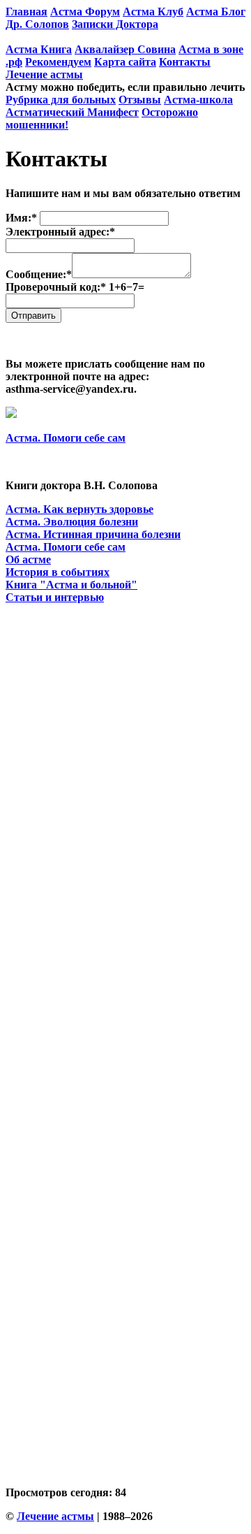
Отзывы (140, 100)
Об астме (28, 559)
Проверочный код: (75, 287)
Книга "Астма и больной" (71, 585)
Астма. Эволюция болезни (72, 522)
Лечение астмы (44, 74)
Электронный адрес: (60, 232)
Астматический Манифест (72, 112)
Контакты (185, 62)
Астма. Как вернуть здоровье (79, 509)
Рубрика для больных (61, 100)
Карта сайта (125, 62)
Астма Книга (39, 49)
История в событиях (57, 572)
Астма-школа (198, 100)
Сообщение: (39, 274)
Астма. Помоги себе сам (66, 438)
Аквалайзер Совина (125, 49)
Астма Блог (215, 11)
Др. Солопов (37, 24)
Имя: (21, 218)
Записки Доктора (115, 24)
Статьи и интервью (55, 597)
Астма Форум (85, 11)
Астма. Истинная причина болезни (93, 534)
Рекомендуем (58, 62)
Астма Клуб (153, 11)
